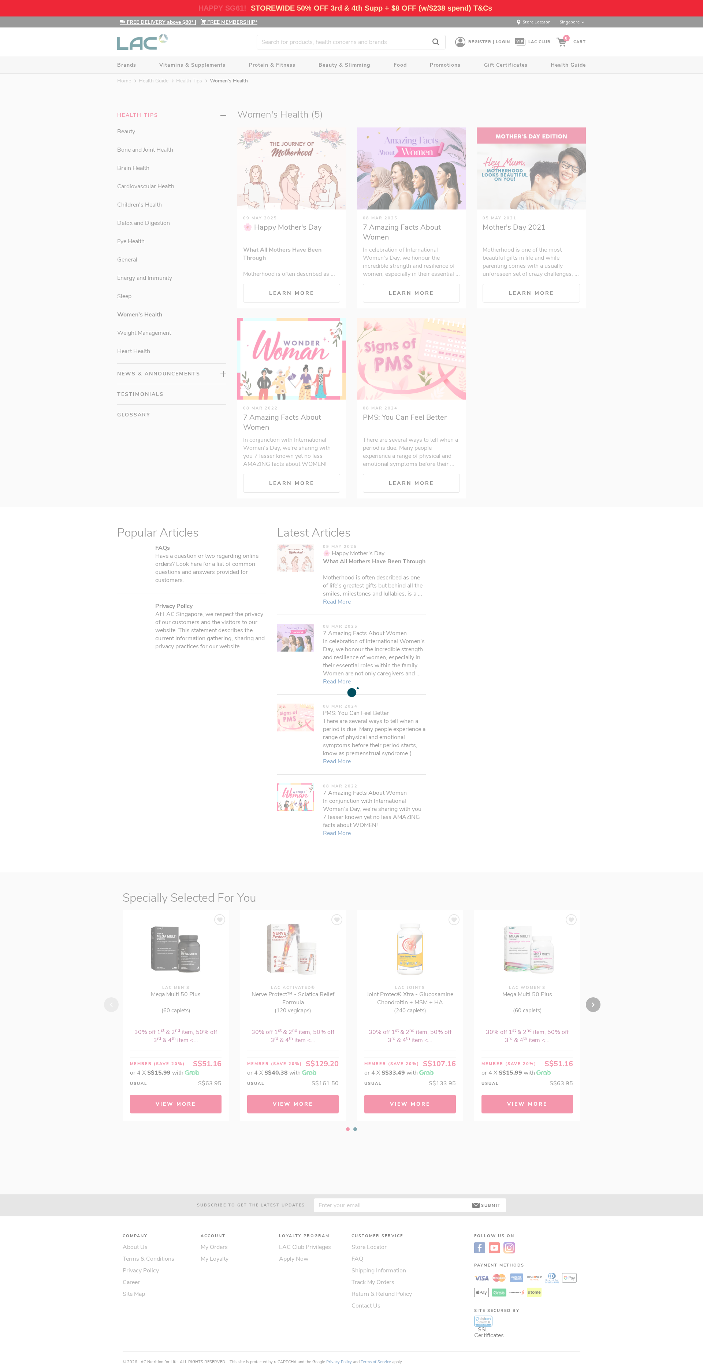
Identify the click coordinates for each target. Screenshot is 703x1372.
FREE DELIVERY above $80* (160, 22)
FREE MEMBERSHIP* (231, 22)
